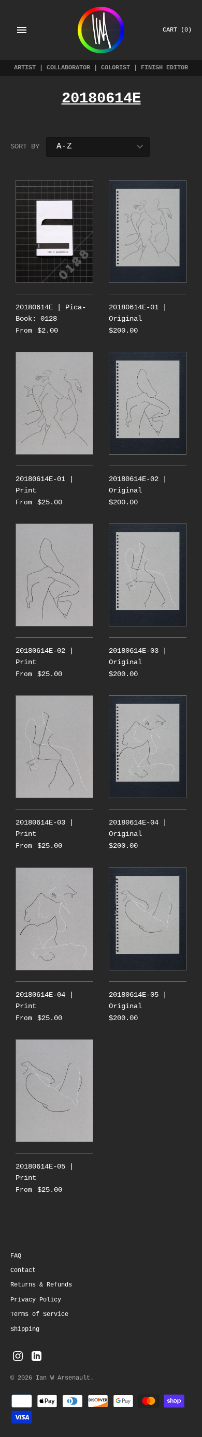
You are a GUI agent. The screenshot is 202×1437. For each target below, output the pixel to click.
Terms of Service (39, 1314)
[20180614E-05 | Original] (147, 918)
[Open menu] (21, 30)
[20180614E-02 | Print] (54, 574)
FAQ (15, 1256)
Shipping (24, 1329)
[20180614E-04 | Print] (54, 918)
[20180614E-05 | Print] (54, 1090)
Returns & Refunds (41, 1285)
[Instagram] (18, 1356)
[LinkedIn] (36, 1356)
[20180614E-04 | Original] (147, 746)
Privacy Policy (35, 1300)
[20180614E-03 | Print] (54, 746)
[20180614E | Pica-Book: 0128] (54, 231)
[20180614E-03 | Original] (147, 574)
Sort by (24, 146)
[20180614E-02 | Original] (147, 403)
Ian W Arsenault (63, 1378)
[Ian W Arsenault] (101, 30)
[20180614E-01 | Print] (54, 403)
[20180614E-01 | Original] (147, 231)
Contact (23, 1270)
